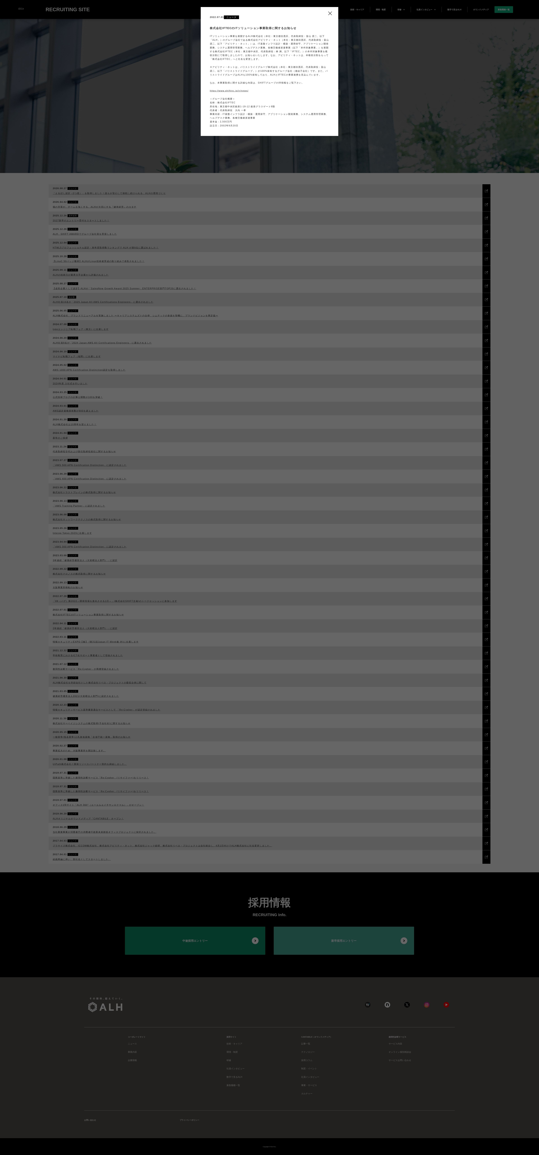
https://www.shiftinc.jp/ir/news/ (229, 91)
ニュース (231, 17)
